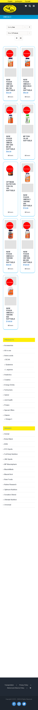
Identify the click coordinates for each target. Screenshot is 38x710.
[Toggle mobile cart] (26, 6)
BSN (6, 444)
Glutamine (9, 365)
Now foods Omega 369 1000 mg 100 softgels (10, 85)
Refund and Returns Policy (15, 688)
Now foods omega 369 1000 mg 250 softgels (27, 257)
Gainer (6, 395)
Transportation (9, 685)
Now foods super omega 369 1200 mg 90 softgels (10, 142)
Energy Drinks (9, 385)
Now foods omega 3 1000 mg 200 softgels (27, 200)
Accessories (8, 345)
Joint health (8, 400)
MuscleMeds (8, 469)
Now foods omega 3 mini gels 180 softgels (27, 85)
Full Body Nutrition (11, 454)
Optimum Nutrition (10, 490)
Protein (6, 405)
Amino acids (8, 356)
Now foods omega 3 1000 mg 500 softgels (10, 313)
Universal (7, 505)
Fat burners (8, 390)
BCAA (7, 360)
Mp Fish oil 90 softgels (27, 138)
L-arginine (9, 370)
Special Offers (9, 410)
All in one (7, 350)
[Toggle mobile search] (30, 6)
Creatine (7, 380)
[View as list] (21, 38)
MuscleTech (8, 474)
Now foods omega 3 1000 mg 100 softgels (10, 257)
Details (11, 97)
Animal (6, 434)
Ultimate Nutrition (10, 500)
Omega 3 (8, 419)
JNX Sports (8, 459)
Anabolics (7, 375)
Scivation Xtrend (10, 495)
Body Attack (8, 439)
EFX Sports (8, 449)
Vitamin (7, 415)
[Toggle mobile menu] (34, 6)
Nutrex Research (10, 484)
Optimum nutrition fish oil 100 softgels (11, 186)
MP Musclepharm (10, 464)
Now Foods (8, 479)
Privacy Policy (23, 685)
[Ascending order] (29, 27)
